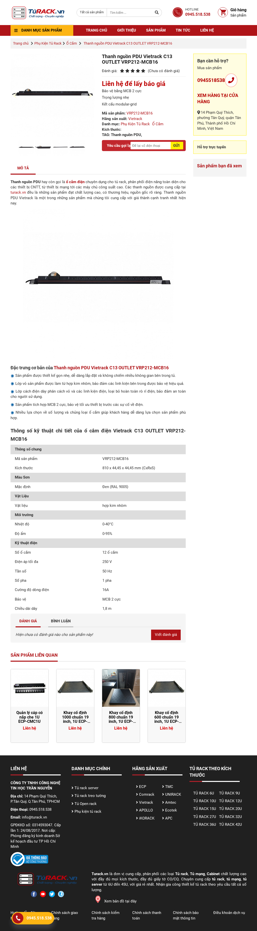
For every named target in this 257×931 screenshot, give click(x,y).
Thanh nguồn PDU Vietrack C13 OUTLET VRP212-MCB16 (111, 367)
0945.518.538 (39, 918)
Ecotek (171, 810)
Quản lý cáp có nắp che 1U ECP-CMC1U (29, 717)
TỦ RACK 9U (229, 793)
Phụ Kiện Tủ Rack (47, 43)
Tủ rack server (86, 788)
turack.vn (18, 192)
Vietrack (135, 119)
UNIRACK (173, 794)
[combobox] (92, 12)
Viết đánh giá (166, 634)
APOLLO (146, 810)
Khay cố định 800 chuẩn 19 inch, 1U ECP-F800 (121, 719)
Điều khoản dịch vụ (229, 912)
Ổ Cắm (71, 43)
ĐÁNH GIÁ (28, 621)
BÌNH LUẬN (61, 621)
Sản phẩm (156, 30)
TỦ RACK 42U (230, 824)
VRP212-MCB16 (139, 113)
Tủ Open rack (86, 803)
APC (168, 818)
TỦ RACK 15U (204, 808)
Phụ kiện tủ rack (88, 811)
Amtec (170, 802)
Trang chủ (96, 30)
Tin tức (183, 30)
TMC (169, 786)
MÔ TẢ (23, 168)
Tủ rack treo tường (90, 795)
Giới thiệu (126, 30)
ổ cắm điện (75, 182)
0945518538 (211, 80)
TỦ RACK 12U (230, 801)
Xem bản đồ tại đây (120, 901)
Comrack (146, 794)
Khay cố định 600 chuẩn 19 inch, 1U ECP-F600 (166, 719)
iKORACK (146, 818)
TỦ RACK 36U (204, 824)
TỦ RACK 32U (230, 816)
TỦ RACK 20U (230, 808)
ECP (142, 786)
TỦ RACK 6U (203, 793)
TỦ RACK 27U (204, 816)
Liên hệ (207, 30)
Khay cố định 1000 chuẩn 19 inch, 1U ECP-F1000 (75, 719)
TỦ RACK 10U (204, 801)
